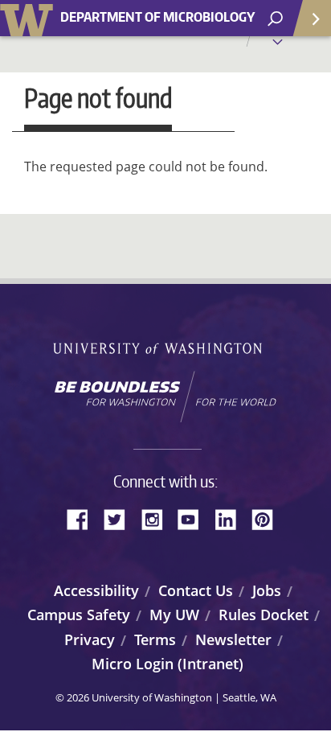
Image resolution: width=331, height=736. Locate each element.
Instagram (157, 518)
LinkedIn (231, 518)
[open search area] (275, 19)
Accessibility (96, 590)
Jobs (266, 590)
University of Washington (29, 18)
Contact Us (195, 590)
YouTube (194, 518)
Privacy (89, 639)
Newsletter (233, 639)
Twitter (120, 518)
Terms (155, 639)
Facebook (83, 518)
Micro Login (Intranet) (167, 663)
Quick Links (311, 18)
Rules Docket (264, 614)
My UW (174, 614)
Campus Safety (78, 614)
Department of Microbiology (157, 17)
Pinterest (268, 518)
